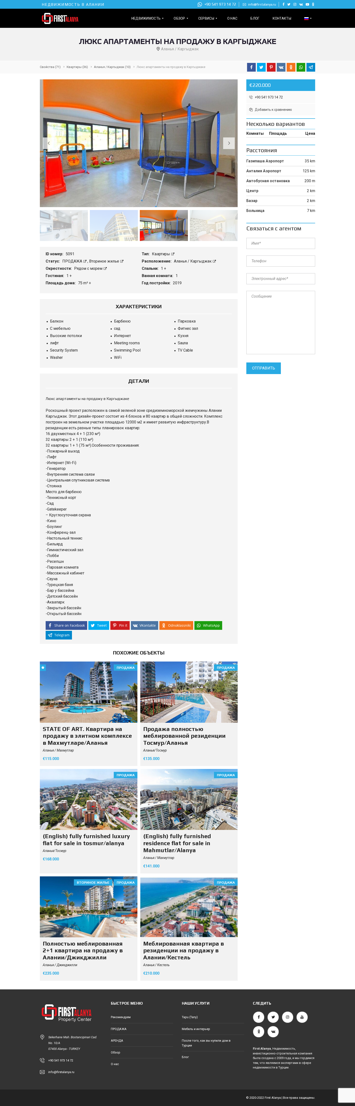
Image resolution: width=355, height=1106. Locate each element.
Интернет (122, 335)
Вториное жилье (104, 261)
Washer (56, 357)
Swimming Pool (127, 350)
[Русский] (306, 18)
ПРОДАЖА (72, 261)
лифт (54, 343)
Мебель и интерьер (196, 1029)
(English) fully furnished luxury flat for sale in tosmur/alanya (86, 839)
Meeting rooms (127, 343)
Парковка (187, 321)
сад (117, 328)
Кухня (183, 335)
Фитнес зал (188, 328)
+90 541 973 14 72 (219, 4)
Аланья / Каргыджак (193, 261)
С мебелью (60, 328)
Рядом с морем (88, 268)
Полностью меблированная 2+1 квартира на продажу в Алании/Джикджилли (83, 950)
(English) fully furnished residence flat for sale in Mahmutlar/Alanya (177, 843)
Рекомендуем (121, 1017)
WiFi (117, 357)
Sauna (183, 343)
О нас (115, 1064)
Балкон (56, 321)
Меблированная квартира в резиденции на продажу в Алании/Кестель (183, 950)
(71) (50, 67)
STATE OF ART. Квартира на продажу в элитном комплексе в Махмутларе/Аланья (87, 736)
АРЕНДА (117, 1040)
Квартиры (161, 254)
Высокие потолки (66, 335)
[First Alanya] (60, 18)
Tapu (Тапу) (190, 1017)
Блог (185, 1057)
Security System (64, 350)
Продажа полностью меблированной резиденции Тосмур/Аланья (184, 736)
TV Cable (185, 350)
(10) (112, 67)
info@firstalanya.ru (262, 4)
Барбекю (122, 321)
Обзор (115, 1052)
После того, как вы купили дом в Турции (206, 1043)
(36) (77, 67)
